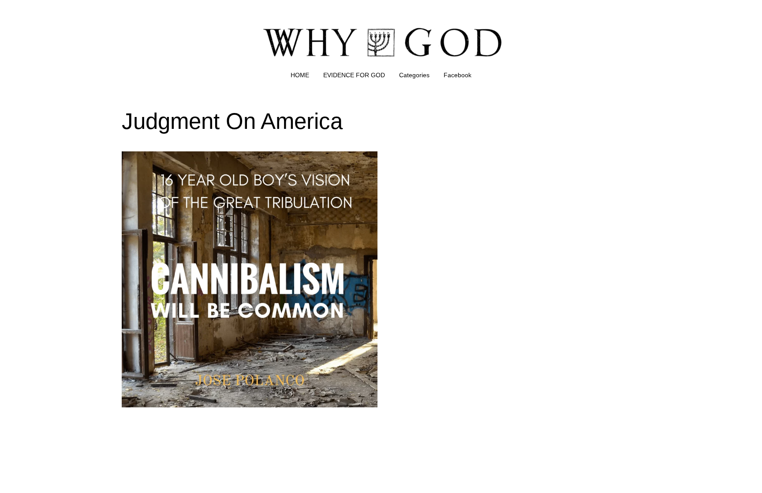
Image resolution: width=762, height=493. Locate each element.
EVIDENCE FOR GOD (354, 75)
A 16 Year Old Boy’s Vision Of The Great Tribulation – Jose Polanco (227, 156)
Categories (414, 75)
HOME (300, 75)
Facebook (457, 75)
